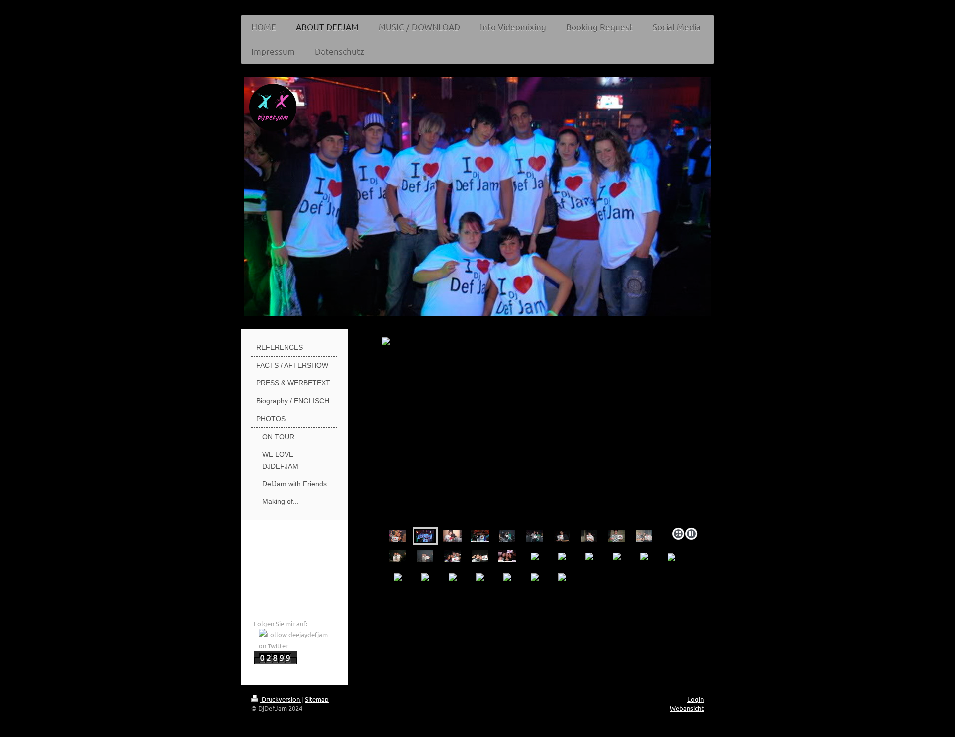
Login (695, 699)
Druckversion (280, 699)
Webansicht (687, 708)
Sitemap (317, 699)
